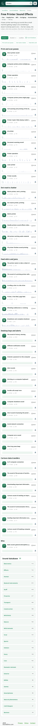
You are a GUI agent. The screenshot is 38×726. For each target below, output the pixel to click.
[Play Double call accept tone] (4, 392)
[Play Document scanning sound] (4, 144)
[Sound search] (30, 3)
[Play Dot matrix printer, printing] (4, 204)
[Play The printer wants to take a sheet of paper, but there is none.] (4, 264)
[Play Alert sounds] (4, 369)
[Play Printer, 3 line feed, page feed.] (4, 298)
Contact (32, 723)
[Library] (35, 3)
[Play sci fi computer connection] (4, 463)
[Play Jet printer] (4, 132)
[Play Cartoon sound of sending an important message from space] (4, 497)
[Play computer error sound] (4, 436)
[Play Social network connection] (4, 425)
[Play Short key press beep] (4, 448)
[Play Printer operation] (4, 76)
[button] (30, 37)
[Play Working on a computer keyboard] (4, 380)
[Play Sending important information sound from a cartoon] (4, 519)
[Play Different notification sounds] (4, 347)
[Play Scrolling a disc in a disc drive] (4, 287)
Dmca (26, 723)
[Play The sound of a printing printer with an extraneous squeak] (4, 275)
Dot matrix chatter (21, 42)
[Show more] (36, 30)
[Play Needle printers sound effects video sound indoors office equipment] (4, 226)
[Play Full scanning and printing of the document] (4, 110)
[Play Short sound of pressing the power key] (4, 414)
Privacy (20, 723)
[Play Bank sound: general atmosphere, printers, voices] (4, 546)
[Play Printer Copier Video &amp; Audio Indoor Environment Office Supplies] (4, 121)
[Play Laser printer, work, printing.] (4, 88)
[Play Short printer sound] (4, 54)
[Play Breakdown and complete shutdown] (4, 320)
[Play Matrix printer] (4, 215)
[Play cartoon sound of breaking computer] (4, 530)
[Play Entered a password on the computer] (4, 358)
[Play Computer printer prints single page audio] (4, 99)
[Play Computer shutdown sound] (4, 403)
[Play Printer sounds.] (4, 177)
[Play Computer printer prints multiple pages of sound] (4, 65)
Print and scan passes (7, 42)
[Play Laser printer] (4, 166)
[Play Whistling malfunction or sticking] (4, 309)
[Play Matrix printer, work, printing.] (4, 193)
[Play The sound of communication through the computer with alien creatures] (4, 508)
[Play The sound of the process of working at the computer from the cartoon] (4, 474)
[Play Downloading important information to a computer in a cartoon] (4, 486)
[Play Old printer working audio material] (4, 237)
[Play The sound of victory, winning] (4, 336)
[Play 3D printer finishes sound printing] (4, 249)
